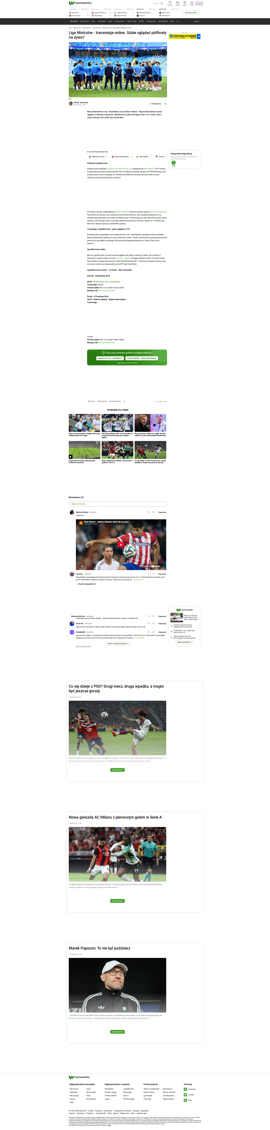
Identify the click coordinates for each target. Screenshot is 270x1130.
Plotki (109, 1113)
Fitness (72, 1099)
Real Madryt (149, 169)
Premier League (111, 1092)
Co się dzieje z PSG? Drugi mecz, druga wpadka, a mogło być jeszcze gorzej (150, 462)
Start (70, 28)
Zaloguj (199, 3)
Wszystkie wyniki (190, 12)
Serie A (126, 1096)
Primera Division (111, 1096)
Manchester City (125, 169)
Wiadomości (124, 1113)
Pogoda (72, 1113)
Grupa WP (82, 1111)
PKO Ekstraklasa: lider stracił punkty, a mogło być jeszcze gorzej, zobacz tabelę (117, 435)
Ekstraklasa (109, 1089)
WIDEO (141, 21)
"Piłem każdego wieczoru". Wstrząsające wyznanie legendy (184, 637)
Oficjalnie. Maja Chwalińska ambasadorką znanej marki (183, 626)
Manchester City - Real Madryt (106, 282)
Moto (172, 21)
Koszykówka (163, 21)
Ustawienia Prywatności (123, 1111)
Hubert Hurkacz (168, 1099)
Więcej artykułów (184, 642)
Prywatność (107, 1111)
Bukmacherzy (120, 21)
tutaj (109, 1125)
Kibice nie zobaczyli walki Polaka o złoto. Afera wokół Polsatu (191, 617)
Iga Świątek (148, 1096)
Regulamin (144, 1111)
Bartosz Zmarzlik (169, 1092)
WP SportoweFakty (107, 290)
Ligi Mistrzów (112, 169)
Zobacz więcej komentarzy (117, 644)
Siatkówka (102, 21)
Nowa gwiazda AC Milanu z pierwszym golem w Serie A (117, 462)
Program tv (90, 1113)
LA (178, 21)
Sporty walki (131, 21)
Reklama (136, 1111)
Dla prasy (98, 1111)
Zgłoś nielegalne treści (83, 646)
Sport (133, 1113)
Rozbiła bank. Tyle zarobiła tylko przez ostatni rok (184, 631)
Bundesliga (127, 1092)
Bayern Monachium (158, 212)
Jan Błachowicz (168, 1096)
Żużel (110, 21)
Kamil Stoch (167, 1089)
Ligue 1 (107, 1099)
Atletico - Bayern (123, 258)
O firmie (91, 1111)
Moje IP (116, 1113)
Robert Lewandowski (151, 1089)
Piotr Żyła (147, 1099)
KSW (71, 1102)
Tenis (93, 21)
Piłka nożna (84, 21)
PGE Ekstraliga (128, 1099)
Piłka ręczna (151, 21)
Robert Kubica (149, 1092)
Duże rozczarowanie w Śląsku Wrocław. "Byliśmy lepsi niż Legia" (84, 434)
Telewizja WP (101, 1113)
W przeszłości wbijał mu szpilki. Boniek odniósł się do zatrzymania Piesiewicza (150, 434)
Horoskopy (80, 1113)
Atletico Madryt (122, 212)
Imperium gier (142, 1113)
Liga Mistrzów (86, 28)
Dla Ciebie (74, 21)
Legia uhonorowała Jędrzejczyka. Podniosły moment (82, 462)
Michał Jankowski (81, 103)
